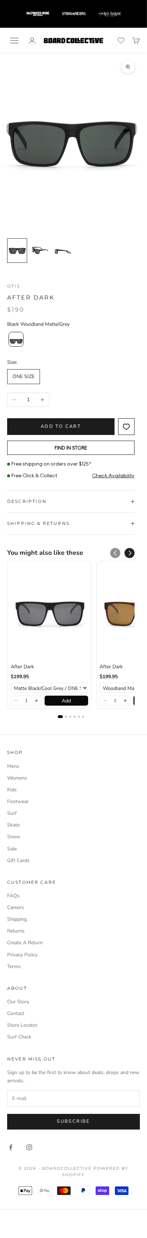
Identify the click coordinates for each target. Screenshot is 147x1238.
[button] (130, 553)
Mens (13, 766)
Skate (13, 825)
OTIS (13, 286)
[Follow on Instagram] (29, 1147)
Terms (14, 966)
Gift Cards (18, 860)
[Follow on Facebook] (10, 1147)
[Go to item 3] (63, 250)
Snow (13, 836)
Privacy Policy (22, 954)
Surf (12, 813)
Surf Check (19, 1037)
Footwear (18, 801)
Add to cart (61, 426)
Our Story (18, 1001)
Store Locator (22, 1025)
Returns (16, 931)
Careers (15, 907)
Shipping (17, 919)
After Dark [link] (22, 666)
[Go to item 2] (40, 250)
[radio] (15, 339)
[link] (49, 612)
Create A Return (25, 942)
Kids (12, 789)
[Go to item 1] (17, 250)
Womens (17, 778)
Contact (15, 1013)
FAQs (13, 895)
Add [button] (66, 700)
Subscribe (73, 1121)
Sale (12, 848)
